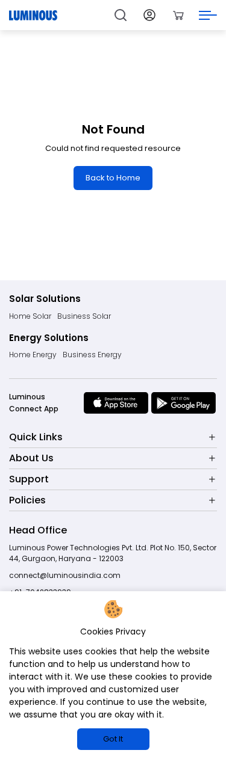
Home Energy (33, 354)
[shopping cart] (178, 15)
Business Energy (92, 354)
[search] (120, 15)
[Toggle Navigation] (208, 15)
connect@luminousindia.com (65, 575)
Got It (113, 739)
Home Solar (30, 316)
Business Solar (84, 316)
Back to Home (113, 177)
